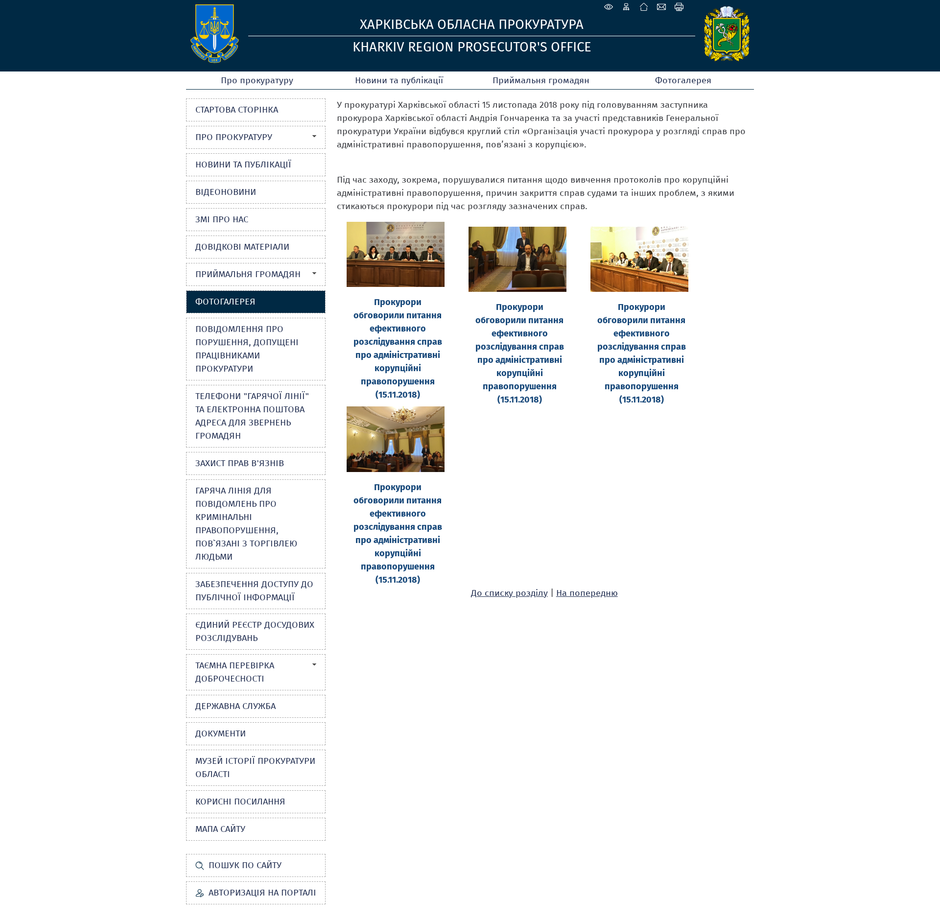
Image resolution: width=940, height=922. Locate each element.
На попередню (587, 593)
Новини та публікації (399, 80)
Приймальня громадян (541, 80)
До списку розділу (509, 593)
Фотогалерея (683, 80)
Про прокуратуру (257, 80)
